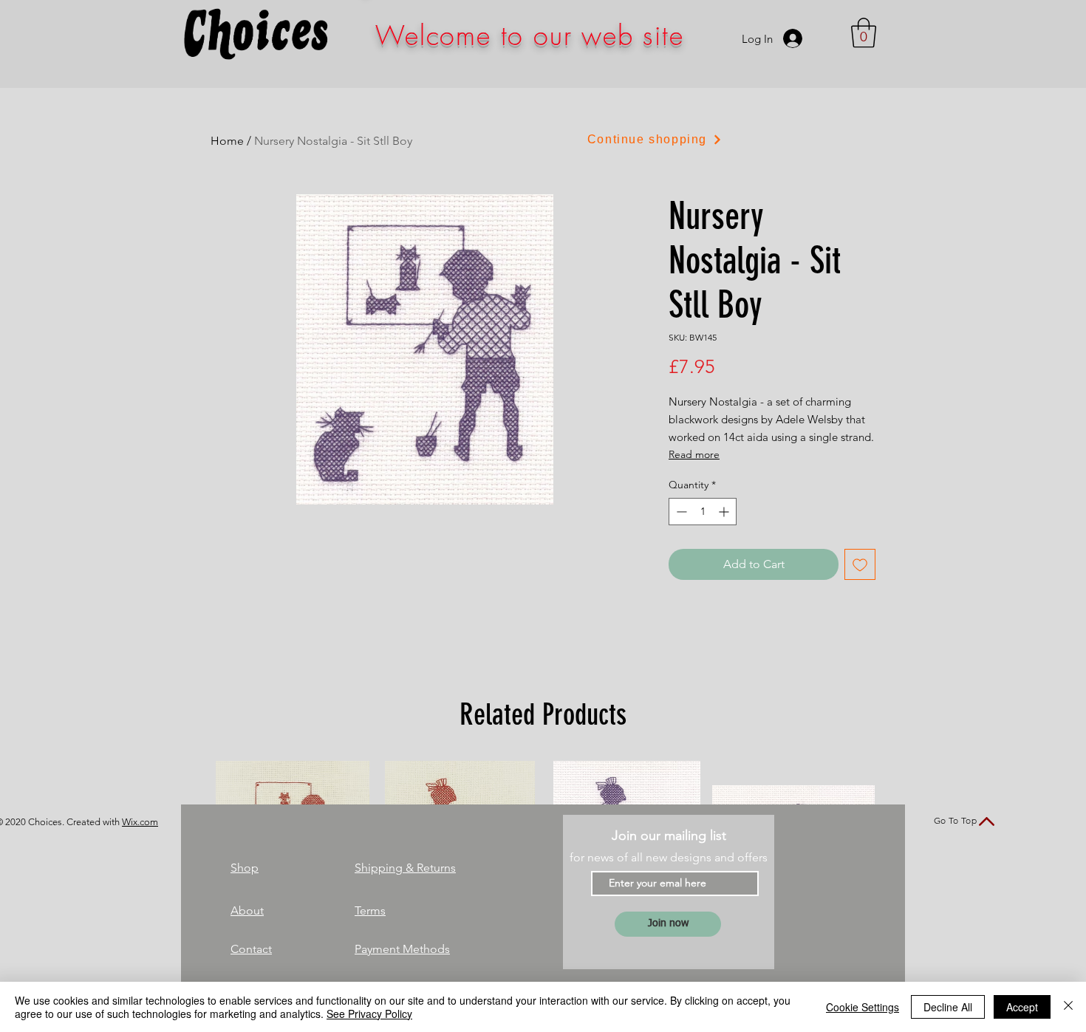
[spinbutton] (702, 511)
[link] (863, 32)
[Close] (1068, 1007)
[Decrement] (680, 511)
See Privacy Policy (369, 1013)
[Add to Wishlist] (859, 564)
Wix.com (140, 821)
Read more (694, 454)
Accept (1022, 1006)
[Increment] (725, 511)
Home (227, 141)
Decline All (947, 1006)
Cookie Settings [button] (862, 1006)
